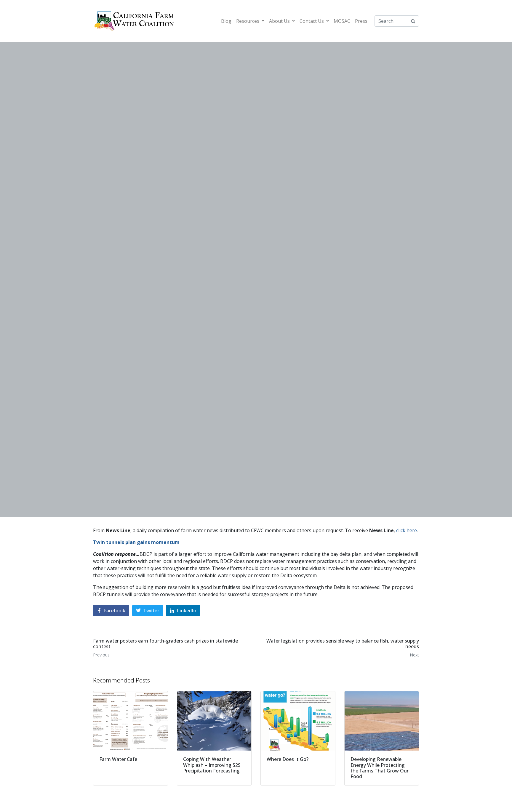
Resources (247, 21)
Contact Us (312, 21)
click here (406, 530)
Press (361, 21)
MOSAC (342, 21)
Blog (226, 21)
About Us (279, 21)
